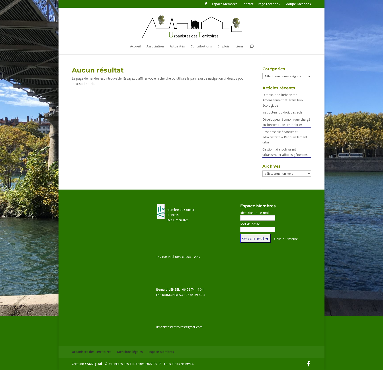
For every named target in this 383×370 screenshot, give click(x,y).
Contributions (201, 46)
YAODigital (93, 364)
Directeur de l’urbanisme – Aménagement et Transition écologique (282, 100)
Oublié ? (278, 239)
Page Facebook (269, 4)
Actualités (177, 46)
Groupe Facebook (298, 4)
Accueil (135, 46)
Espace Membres (224, 4)
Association (155, 46)
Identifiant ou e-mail (254, 213)
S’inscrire (291, 239)
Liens (239, 46)
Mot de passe (250, 224)
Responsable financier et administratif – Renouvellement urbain (284, 137)
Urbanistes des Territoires (91, 352)
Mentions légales (130, 352)
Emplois (224, 46)
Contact (248, 4)
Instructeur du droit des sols (282, 112)
